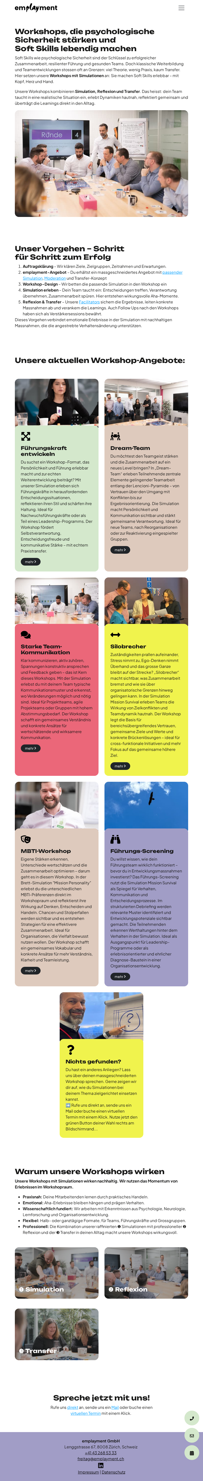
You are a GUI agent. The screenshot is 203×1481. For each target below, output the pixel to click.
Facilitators (89, 301)
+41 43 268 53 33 (101, 1452)
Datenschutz (113, 1472)
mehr (29, 561)
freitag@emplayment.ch (100, 1458)
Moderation (55, 278)
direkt (72, 1407)
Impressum (88, 1472)
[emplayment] (36, 8)
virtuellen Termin (86, 1413)
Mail (115, 1407)
